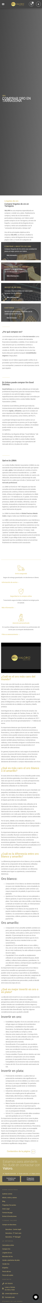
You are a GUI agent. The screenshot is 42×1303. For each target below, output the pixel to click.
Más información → (9, 607)
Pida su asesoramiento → (11, 634)
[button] (3, 4)
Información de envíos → (10, 582)
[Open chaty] (36, 1297)
